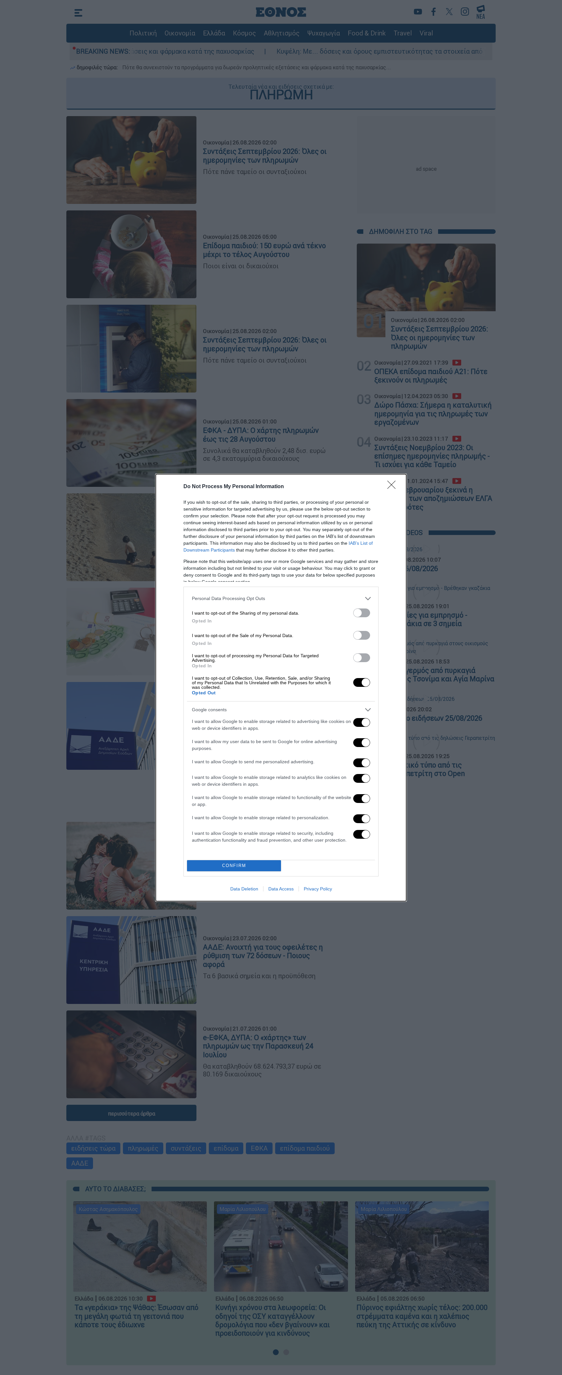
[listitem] (281, 598)
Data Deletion (244, 888)
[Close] (393, 487)
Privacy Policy (318, 888)
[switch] (361, 612)
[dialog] (281, 687)
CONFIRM (234, 865)
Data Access (281, 888)
